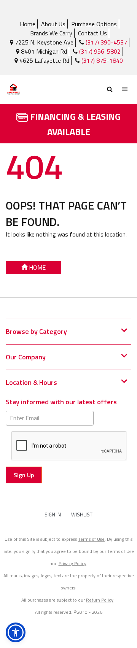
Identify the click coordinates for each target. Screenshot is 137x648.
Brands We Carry (51, 33)
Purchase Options (94, 24)
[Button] (125, 89)
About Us (53, 24)
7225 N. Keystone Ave (43, 42)
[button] (16, 632)
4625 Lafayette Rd (43, 60)
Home (27, 24)
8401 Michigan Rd (43, 51)
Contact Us (92, 33)
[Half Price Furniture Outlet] (37, 89)
